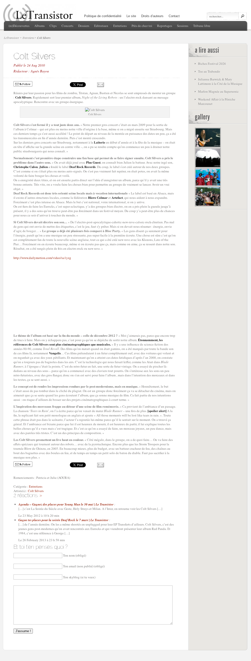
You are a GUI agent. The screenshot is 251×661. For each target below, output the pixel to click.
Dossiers (83, 25)
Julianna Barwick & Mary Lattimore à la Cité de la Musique (220, 81)
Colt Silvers (36, 491)
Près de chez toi (142, 25)
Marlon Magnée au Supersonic (218, 91)
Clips (53, 25)
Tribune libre (201, 25)
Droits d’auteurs (152, 16)
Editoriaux (101, 25)
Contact (174, 16)
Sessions (182, 25)
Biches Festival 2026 (212, 63)
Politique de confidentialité (102, 16)
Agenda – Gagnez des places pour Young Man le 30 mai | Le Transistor (65, 504)
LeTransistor (11, 38)
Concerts (67, 25)
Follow (26, 84)
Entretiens (120, 25)
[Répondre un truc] (40, 495)
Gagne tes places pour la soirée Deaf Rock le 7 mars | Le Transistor (63, 520)
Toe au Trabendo (209, 71)
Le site (131, 16)
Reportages (164, 25)
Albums (39, 25)
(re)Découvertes (19, 25)
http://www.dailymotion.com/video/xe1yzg (42, 258)
